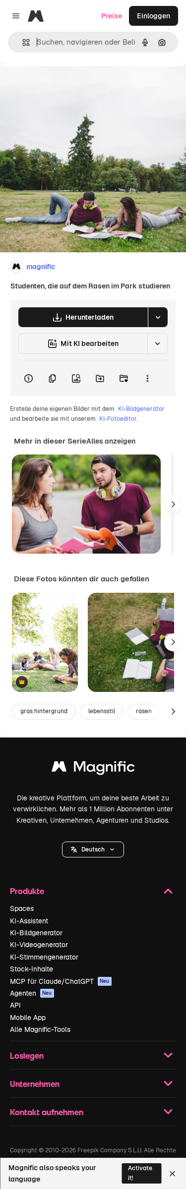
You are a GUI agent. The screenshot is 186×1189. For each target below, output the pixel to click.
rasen (144, 711)
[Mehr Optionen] (147, 378)
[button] (93, 849)
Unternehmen (35, 1083)
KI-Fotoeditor (117, 419)
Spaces (22, 908)
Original (63, 85)
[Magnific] (93, 769)
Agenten (31, 993)
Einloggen (153, 15)
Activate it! (140, 1173)
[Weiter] (173, 504)
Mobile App (28, 1017)
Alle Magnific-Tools (40, 1029)
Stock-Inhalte (31, 968)
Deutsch (93, 849)
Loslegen (27, 1055)
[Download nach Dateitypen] (158, 317)
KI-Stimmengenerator (44, 957)
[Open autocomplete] (22, 42)
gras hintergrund (43, 711)
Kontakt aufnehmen (46, 1112)
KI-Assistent (29, 920)
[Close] (172, 1174)
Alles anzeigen (110, 441)
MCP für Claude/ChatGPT (60, 981)
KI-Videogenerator (39, 944)
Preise (111, 15)
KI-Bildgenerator (141, 409)
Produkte (27, 891)
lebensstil (101, 711)
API (15, 1005)
